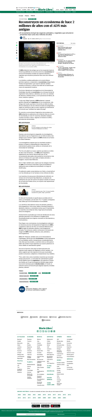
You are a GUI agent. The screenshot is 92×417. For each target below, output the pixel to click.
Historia (29, 372)
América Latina (60, 364)
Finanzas (29, 339)
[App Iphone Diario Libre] (45, 406)
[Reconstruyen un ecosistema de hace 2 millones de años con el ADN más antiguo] (16, 45)
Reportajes (20, 358)
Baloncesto (50, 339)
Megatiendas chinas (20, 11)
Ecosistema (23, 273)
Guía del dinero (70, 356)
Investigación (24, 276)
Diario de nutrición (39, 365)
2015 (64, 394)
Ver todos (73, 43)
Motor (48, 345)
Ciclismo (49, 349)
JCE (18, 365)
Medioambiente (31, 364)
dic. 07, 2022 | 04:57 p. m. (35, 38)
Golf (48, 347)
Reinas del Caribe (29, 11)
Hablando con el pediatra (41, 362)
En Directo (59, 347)
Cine (38, 341)
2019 (44, 394)
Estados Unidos (61, 362)
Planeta (70, 9)
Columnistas (60, 353)
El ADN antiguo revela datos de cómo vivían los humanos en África (42, 128)
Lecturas (59, 355)
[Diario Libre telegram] (49, 331)
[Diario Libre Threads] (51, 331)
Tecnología (30, 370)
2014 (69, 394)
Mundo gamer (70, 354)
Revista (57, 9)
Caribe (58, 381)
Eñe (38, 369)
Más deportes (50, 354)
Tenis (48, 350)
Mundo (32, 9)
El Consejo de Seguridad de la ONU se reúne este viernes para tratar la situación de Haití (66, 55)
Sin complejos (40, 374)
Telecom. (29, 354)
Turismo (29, 341)
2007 (49, 397)
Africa (58, 378)
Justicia (19, 347)
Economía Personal (39, 383)
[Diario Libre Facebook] (38, 331)
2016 (59, 394)
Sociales (39, 352)
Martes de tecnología (29, 374)
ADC (58, 339)
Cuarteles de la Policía (59, 11)
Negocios (29, 347)
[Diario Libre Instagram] (40, 331)
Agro (28, 343)
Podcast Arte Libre (40, 357)
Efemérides (70, 361)
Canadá (59, 372)
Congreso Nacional (19, 370)
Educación (19, 343)
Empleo (29, 345)
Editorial (59, 343)
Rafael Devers (68, 11)
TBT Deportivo (50, 363)
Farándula (39, 345)
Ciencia (34, 126)
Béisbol (49, 343)
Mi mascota (40, 359)
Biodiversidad (24, 281)
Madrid (25, 38)
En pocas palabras (39, 377)
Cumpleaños (70, 363)
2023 (24, 394)
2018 (49, 394)
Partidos (19, 363)
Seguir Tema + (32, 19)
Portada (21, 15)
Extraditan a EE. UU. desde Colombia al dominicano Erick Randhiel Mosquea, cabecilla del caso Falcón (66, 62)
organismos (23, 278)
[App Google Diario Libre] (36, 406)
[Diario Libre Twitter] (43, 331)
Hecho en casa (70, 352)
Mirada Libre (60, 341)
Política (28, 9)
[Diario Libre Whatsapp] (54, 331)
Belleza (39, 349)
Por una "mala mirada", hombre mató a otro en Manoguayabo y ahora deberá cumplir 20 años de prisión (66, 69)
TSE (18, 367)
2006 (54, 397)
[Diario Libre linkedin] (46, 331)
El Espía (59, 349)
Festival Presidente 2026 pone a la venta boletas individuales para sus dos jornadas (66, 75)
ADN (39, 273)
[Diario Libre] (46, 9)
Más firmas (60, 357)
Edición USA (60, 59)
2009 (39, 397)
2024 (19, 394)
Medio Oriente (60, 374)
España (59, 368)
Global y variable (29, 357)
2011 (29, 397)
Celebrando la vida (40, 372)
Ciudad (19, 341)
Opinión (66, 9)
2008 (44, 397)
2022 (29, 394)
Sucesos (19, 350)
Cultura (39, 343)
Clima (28, 368)
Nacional (19, 339)
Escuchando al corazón (40, 380)
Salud (18, 345)
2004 (64, 397)
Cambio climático (29, 378)
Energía (29, 349)
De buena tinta (60, 345)
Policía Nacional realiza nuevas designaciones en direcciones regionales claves (65, 48)
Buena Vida (40, 350)
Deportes (62, 9)
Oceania (59, 380)
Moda (38, 347)
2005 (59, 397)
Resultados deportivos (50, 357)
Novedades (40, 354)
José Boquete (20, 356)
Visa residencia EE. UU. (39, 11)
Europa (58, 370)
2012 (24, 397)
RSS (68, 365)
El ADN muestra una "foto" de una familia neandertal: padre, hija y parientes (43, 192)
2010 (34, 397)
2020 (39, 394)
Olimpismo (49, 352)
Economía (37, 9)
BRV (48, 361)
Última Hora (18, 9)
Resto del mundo (59, 384)
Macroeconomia (31, 359)
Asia (58, 376)
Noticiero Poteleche (59, 351)
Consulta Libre (40, 385)
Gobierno (19, 372)
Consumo (29, 350)
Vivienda (29, 352)
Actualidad (24, 9)
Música (39, 339)
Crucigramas (70, 369)
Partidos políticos (49, 11)
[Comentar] (16, 53)
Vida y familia (40, 367)
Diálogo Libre (20, 354)
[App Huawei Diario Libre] (55, 406)
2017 (54, 394)
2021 (34, 394)
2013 (19, 397)
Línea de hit (50, 359)
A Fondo (19, 352)
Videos (74, 9)
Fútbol (48, 341)
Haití (58, 366)
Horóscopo (69, 367)
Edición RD (50, 374)
